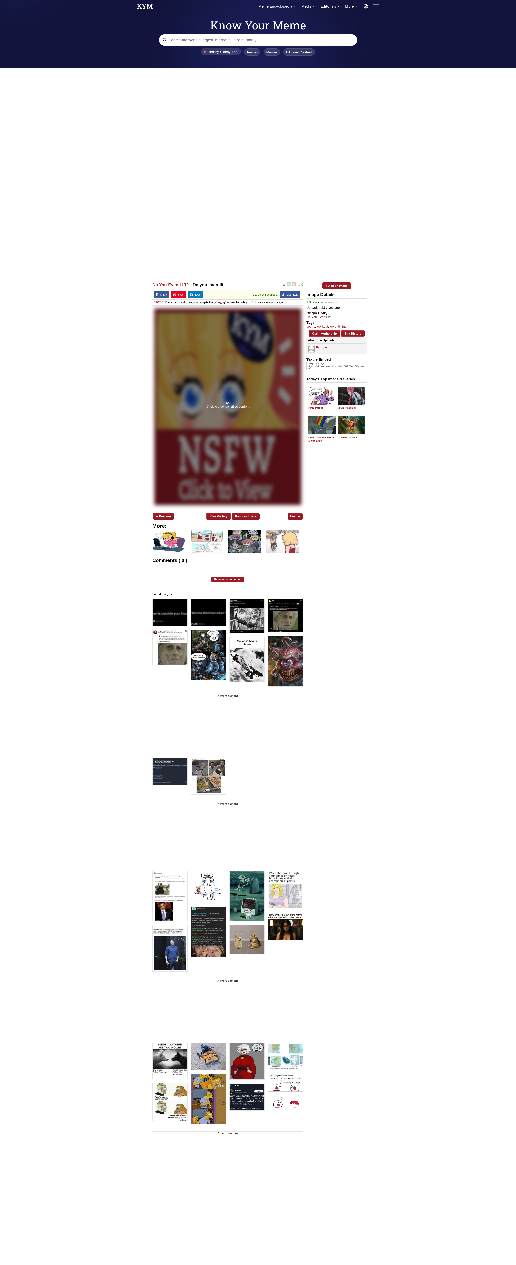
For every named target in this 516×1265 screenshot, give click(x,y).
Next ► (295, 516)
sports (310, 326)
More (349, 6)
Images (252, 52)
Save (180, 294)
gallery (217, 302)
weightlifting (338, 326)
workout (322, 326)
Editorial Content (299, 52)
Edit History (352, 333)
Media (306, 6)
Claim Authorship (324, 333)
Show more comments (227, 579)
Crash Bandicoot (347, 437)
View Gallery (218, 516)
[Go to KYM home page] (145, 7)
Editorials (328, 6)
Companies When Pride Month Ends (321, 439)
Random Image (245, 516)
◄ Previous (163, 516)
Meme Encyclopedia (275, 6)
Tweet (197, 294)
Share (162, 294)
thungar (321, 347)
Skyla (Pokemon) (347, 408)
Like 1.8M (291, 294)
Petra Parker (315, 408)
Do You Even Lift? (170, 284)
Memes (271, 52)
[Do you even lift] (227, 407)
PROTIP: (159, 302)
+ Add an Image (336, 285)
